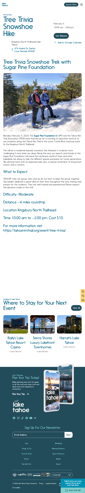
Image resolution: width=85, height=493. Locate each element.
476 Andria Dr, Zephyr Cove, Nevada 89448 (25, 50)
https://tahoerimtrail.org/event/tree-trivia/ (34, 230)
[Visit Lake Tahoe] (5, 4)
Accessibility (16, 487)
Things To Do (26, 448)
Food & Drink (27, 454)
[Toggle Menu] (81, 4)
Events (26, 459)
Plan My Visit (26, 464)
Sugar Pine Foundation (44, 135)
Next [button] (68, 435)
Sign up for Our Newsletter (42, 427)
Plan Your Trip (18, 394)
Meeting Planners (58, 448)
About (58, 464)
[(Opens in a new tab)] (14, 418)
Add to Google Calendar (70, 42)
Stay (26, 443)
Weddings (58, 443)
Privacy (41, 483)
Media (58, 459)
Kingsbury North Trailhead (37, 210)
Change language (56, 478)
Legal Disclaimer (51, 483)
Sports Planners (58, 454)
